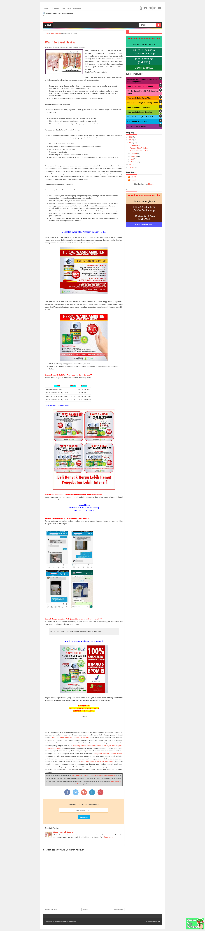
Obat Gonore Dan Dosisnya (138, 107)
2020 (131, 137)
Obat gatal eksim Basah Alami (139, 98)
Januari (134, 162)
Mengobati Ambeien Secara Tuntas (108, 753)
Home (49, 25)
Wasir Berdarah (80, 47)
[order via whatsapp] (195, 929)
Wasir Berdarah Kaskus (80, 775)
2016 (131, 167)
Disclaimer (77, 8)
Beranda (85, 909)
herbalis (133, 180)
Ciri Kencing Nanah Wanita (138, 121)
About (46, 8)
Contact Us (55, 8)
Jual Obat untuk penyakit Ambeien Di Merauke (70, 737)
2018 (131, 143)
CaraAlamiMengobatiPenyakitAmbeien (103, 775)
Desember (135, 145)
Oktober (134, 153)
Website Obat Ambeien (139, 148)
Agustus (134, 156)
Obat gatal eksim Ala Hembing (139, 112)
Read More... (109, 837)
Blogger (151, 184)
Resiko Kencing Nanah (136, 126)
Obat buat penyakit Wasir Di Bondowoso (97, 761)
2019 (131, 140)
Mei (132, 159)
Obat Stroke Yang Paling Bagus (140, 86)
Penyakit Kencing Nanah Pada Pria (141, 117)
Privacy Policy (66, 8)
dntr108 (133, 177)
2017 (131, 164)
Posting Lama (118, 909)
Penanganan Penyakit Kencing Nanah (142, 103)
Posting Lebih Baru (51, 909)
